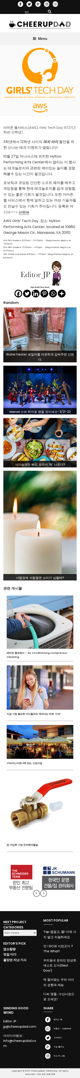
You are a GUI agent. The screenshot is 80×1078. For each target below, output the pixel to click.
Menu (42, 39)
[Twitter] (27, 293)
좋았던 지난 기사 (14, 960)
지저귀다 (57, 1037)
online (24, 212)
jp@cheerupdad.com (19, 1026)
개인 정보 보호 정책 (46, 1074)
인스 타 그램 (58, 1055)
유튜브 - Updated (61, 1028)
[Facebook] (18, 293)
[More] (62, 293)
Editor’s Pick (14, 943)
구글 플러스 (58, 1046)
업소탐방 (9, 949)
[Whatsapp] (53, 293)
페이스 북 (57, 1019)
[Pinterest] (44, 293)
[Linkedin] (36, 293)
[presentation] (36, 893)
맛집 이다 (9, 954)
